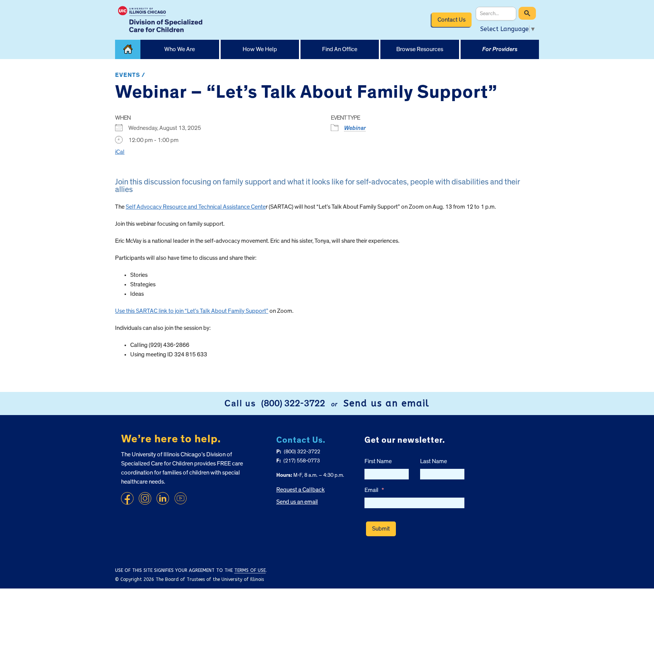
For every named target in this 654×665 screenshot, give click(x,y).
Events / (130, 75)
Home (127, 49)
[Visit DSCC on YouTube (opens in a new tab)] (180, 498)
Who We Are (179, 49)
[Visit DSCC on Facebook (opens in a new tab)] (127, 498)
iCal (120, 152)
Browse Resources (419, 49)
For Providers (499, 49)
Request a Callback (300, 490)
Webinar (355, 128)
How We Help (260, 49)
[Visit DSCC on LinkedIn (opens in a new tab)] (163, 498)
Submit (381, 529)
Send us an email (386, 403)
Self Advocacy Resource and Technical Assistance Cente (196, 207)
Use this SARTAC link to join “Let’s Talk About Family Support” (191, 311)
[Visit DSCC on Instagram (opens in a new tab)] (145, 498)
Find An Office (339, 49)
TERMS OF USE (250, 570)
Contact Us (452, 20)
